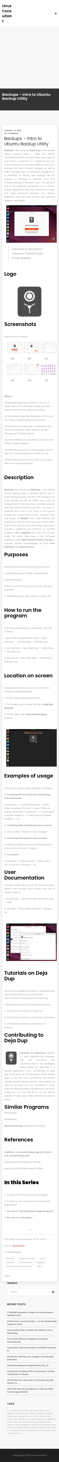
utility (39, 1266)
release (43, 1427)
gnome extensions (39, 1419)
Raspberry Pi (34, 1427)
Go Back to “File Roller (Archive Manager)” (27, 1194)
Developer (22, 1416)
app (27, 1410)
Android (21, 1410)
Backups (10, 1258)
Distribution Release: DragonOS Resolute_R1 (28, 1365)
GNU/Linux (50, 1081)
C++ (27, 1413)
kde (45, 1422)
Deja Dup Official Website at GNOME (22, 1162)
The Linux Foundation (27, 1430)
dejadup (10, 1262)
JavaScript (39, 1422)
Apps (31, 1410)
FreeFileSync (10, 1119)
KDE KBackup (10, 1112)
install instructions (26, 1422)
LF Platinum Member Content (25, 1425)
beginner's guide (27, 1258)
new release (18, 1427)
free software (25, 1262)
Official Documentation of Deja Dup (24, 1011)
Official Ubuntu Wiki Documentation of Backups (30, 1017)
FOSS (15, 1419)
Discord (30, 1416)
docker (48, 1416)
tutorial (39, 1430)
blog (23, 1413)
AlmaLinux (13, 1410)
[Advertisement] (29, 58)
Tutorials (46, 1430)
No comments (11, 133)
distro (36, 1416)
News (26, 1427)
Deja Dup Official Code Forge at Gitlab (23, 1168)
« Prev (7, 1275)
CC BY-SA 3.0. (40, 1239)
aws (47, 1410)
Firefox (9, 1419)
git (30, 1419)
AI (8, 1410)
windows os (17, 1433)
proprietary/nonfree (34, 1125)
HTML (16, 1422)
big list (43, 1258)
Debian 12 (42, 1413)
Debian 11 (33, 1413)
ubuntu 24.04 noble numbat (19, 1266)
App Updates (39, 1410)
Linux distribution (44, 1425)
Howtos (10, 1422)
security (15, 1430)
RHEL (49, 1427)
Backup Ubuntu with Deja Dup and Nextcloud (28, 1004)
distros (42, 1416)
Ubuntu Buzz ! (19, 1245)
